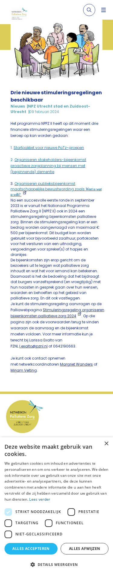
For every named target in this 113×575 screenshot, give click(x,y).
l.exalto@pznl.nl (33, 346)
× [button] (106, 443)
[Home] (22, 14)
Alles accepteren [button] (30, 548)
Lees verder (39, 499)
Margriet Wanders (76, 364)
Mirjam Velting (24, 370)
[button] (56, 564)
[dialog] (56, 506)
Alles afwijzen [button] (84, 548)
